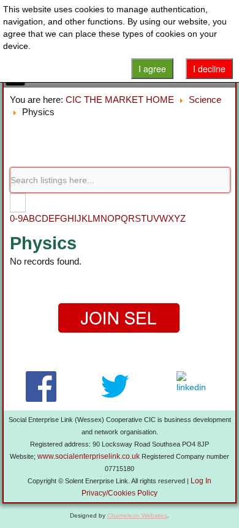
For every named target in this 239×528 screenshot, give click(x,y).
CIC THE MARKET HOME (120, 99)
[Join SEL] (119, 318)
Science (205, 99)
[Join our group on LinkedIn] (194, 386)
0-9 (16, 218)
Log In (201, 481)
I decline (209, 68)
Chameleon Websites (137, 515)
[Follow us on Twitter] (114, 386)
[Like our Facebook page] (40, 386)
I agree (152, 68)
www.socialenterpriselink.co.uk (88, 456)
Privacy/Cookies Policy (119, 493)
